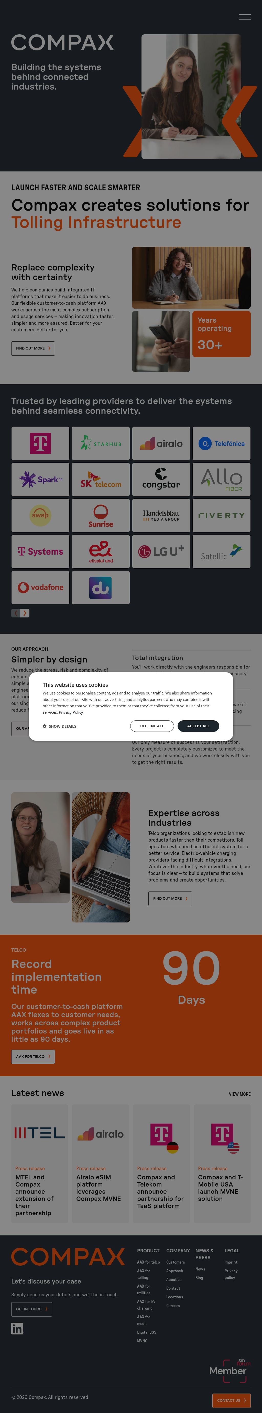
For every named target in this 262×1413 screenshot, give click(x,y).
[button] (59, 726)
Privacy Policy (71, 712)
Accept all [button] (198, 725)
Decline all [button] (152, 725)
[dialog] (131, 706)
